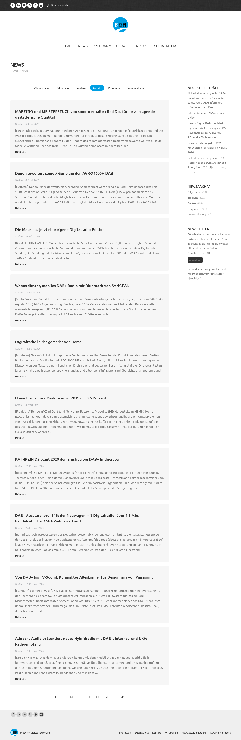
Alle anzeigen (42, 87)
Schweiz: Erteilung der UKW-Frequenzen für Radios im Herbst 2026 (207, 147)
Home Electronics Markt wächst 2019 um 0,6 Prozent (60, 397)
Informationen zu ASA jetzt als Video (206, 115)
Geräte (97, 87)
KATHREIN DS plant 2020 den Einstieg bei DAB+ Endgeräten (67, 459)
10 (71, 697)
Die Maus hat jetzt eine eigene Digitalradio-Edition (60, 229)
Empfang (81, 87)
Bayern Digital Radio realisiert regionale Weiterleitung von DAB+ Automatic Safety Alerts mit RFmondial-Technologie (208, 130)
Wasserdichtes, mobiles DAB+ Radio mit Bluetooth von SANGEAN (72, 285)
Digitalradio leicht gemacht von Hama (48, 341)
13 (97, 697)
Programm (114, 87)
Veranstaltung (135, 87)
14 (106, 697)
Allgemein (63, 87)
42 (123, 697)
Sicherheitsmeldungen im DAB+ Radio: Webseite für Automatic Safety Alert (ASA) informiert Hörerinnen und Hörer (207, 100)
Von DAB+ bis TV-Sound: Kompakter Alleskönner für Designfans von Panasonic (84, 577)
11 (80, 697)
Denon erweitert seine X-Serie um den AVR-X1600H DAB (64, 173)
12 (88, 697)
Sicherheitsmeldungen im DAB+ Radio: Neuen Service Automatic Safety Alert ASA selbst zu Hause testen (207, 165)
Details (19, 151)
